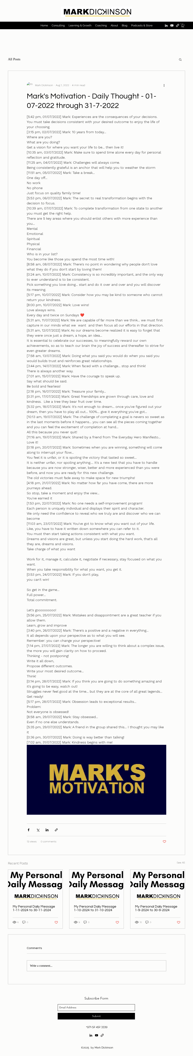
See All (181, 862)
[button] (183, 25)
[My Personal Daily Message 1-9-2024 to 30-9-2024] (157, 885)
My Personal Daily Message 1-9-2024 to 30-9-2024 (156, 908)
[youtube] (172, 25)
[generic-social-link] (177, 25)
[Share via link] (56, 830)
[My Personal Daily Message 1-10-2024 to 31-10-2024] (96, 885)
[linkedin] (166, 25)
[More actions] (164, 85)
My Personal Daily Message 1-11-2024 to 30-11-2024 (34, 908)
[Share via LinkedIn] (47, 830)
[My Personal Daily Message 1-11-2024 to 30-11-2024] (35, 885)
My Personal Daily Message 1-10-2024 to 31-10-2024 (95, 908)
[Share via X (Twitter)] (38, 830)
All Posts (14, 59)
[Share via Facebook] (28, 830)
